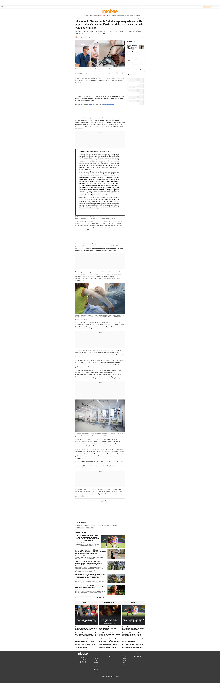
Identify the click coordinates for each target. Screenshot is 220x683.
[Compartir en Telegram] (120, 73)
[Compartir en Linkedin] (117, 73)
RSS (96, 671)
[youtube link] (80, 662)
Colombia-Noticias (90, 527)
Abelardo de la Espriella (131, 15)
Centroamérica (110, 6)
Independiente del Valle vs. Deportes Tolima (94, 15)
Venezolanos (138, 15)
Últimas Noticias (121, 6)
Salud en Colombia (105, 525)
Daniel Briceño (113, 15)
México (100, 6)
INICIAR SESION (215, 6)
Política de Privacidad (138, 656)
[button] (2, 6)
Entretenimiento (134, 6)
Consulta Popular (95, 525)
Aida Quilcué (118, 15)
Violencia (140, 6)
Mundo (115, 6)
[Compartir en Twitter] (115, 73)
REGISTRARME (207, 6)
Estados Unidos (86, 6)
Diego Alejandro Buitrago (85, 37)
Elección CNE (123, 15)
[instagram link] (85, 660)
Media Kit (124, 664)
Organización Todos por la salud (82, 525)
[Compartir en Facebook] (112, 73)
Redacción (110, 654)
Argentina (79, 6)
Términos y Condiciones (138, 654)
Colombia (92, 6)
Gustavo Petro (114, 525)
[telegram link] (83, 662)
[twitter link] (83, 660)
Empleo (110, 656)
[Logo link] (110, 11)
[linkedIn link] (85, 662)
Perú (105, 6)
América (96, 654)
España (96, 6)
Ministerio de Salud (80, 527)
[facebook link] (80, 660)
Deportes (128, 6)
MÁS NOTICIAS (100, 598)
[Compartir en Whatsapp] (109, 73)
